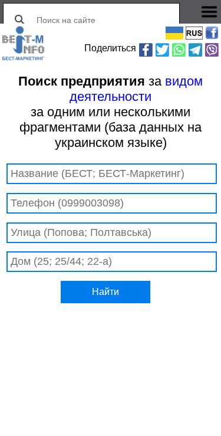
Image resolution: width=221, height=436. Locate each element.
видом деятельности (136, 89)
